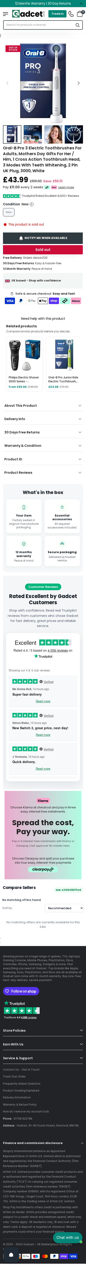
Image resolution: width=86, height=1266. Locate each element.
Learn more (66, 187)
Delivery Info (14, 419)
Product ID (13, 459)
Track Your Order (14, 1076)
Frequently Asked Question (21, 1084)
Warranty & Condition (22, 445)
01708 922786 (23, 1119)
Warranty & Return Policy (20, 1104)
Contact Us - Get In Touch (21, 1069)
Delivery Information (17, 1097)
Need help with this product (43, 318)
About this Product (20, 405)
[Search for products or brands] (77, 25)
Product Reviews (18, 472)
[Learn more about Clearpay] (47, 187)
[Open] (11, 1255)
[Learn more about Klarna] (54, 187)
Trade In (57, 14)
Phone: (7, 1119)
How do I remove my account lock (26, 1111)
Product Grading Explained (21, 1090)
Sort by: (7, 908)
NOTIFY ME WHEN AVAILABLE (46, 238)
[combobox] (38, 25)
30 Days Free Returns (22, 432)
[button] (78, 83)
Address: (9, 1125)
